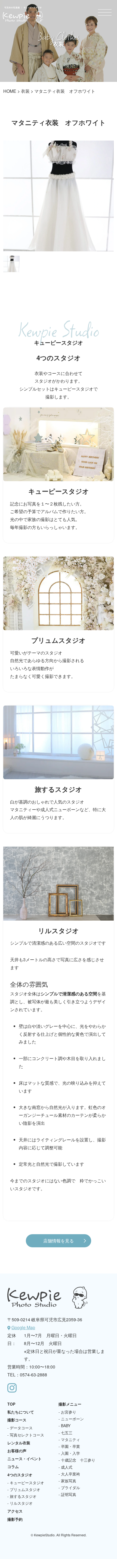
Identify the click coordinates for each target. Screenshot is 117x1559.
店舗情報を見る (58, 1240)
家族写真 (68, 1480)
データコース (21, 1427)
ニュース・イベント (24, 1458)
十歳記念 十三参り (78, 1460)
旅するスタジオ (23, 1496)
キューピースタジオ (27, 1482)
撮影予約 (15, 1519)
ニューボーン (72, 1418)
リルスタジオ (21, 1503)
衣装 (25, 91)
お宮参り (68, 1412)
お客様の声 (16, 1450)
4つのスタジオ (19, 1474)
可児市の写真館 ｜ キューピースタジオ (22, 14)
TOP (11, 1404)
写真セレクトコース (27, 1435)
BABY (65, 1425)
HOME (9, 91)
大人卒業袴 (70, 1474)
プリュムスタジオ (25, 1489)
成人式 (66, 1467)
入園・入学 (70, 1453)
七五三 (66, 1432)
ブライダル (70, 1487)
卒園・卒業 (70, 1446)
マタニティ (70, 1439)
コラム (13, 1466)
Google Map (23, 1327)
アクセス (15, 1511)
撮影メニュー (70, 1404)
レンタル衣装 (18, 1442)
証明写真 (68, 1494)
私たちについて (20, 1412)
